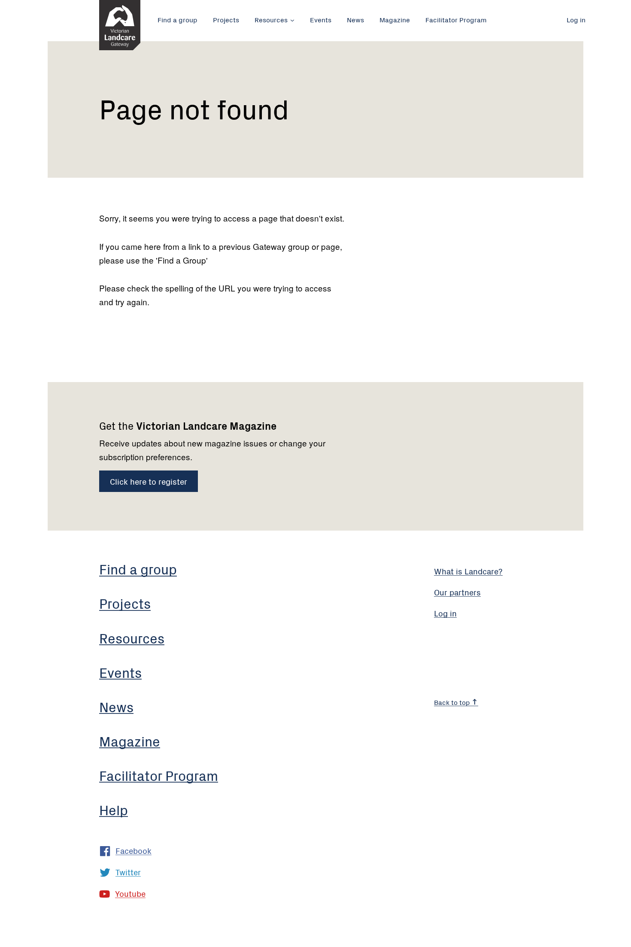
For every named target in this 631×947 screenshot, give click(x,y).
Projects (226, 19)
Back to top (453, 702)
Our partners (457, 592)
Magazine (394, 19)
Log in (576, 19)
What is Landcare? (468, 571)
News (355, 19)
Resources (271, 19)
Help (113, 809)
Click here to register (148, 481)
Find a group (177, 19)
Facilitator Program (456, 19)
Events (320, 19)
